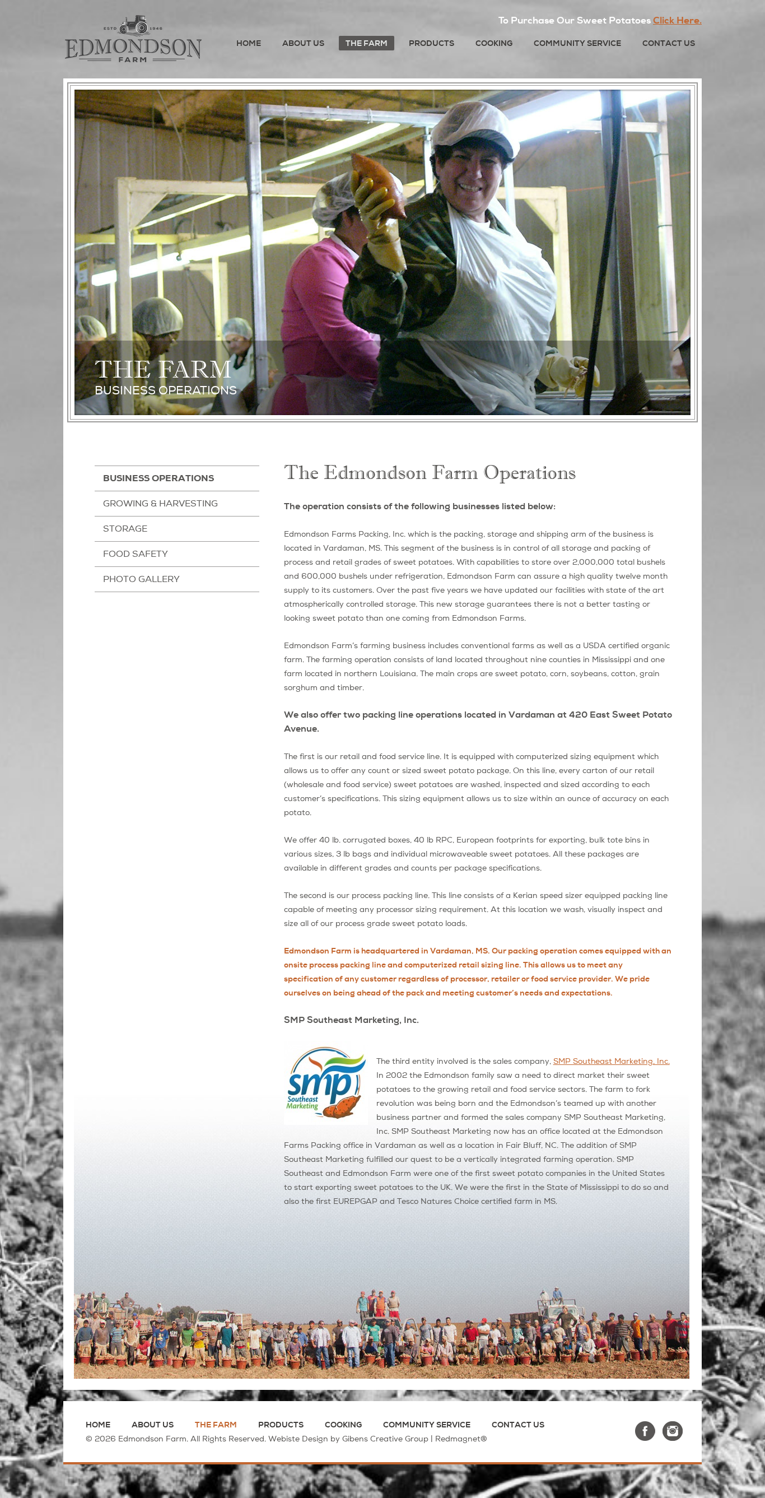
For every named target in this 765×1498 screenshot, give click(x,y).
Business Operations (158, 478)
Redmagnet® (461, 1439)
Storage (125, 528)
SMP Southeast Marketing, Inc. (611, 1061)
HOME (248, 43)
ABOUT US (303, 43)
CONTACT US (668, 43)
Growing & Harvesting (160, 503)
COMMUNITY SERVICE (577, 43)
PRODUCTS (431, 43)
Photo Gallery (141, 579)
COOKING (493, 43)
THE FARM (367, 43)
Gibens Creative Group (385, 1439)
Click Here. (677, 20)
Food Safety (135, 554)
